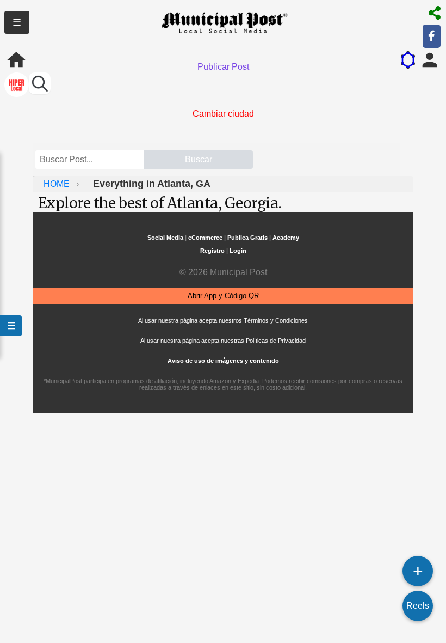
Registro (212, 250)
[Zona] (16, 85)
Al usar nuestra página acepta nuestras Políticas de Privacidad (223, 340)
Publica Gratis (247, 237)
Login (238, 250)
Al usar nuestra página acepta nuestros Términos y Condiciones (223, 320)
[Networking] (408, 60)
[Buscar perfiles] (40, 83)
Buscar (198, 159)
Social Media (165, 237)
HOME (58, 184)
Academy (285, 237)
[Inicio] (16, 60)
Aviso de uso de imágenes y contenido (223, 360)
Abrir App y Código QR (223, 296)
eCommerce (205, 237)
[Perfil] (430, 60)
